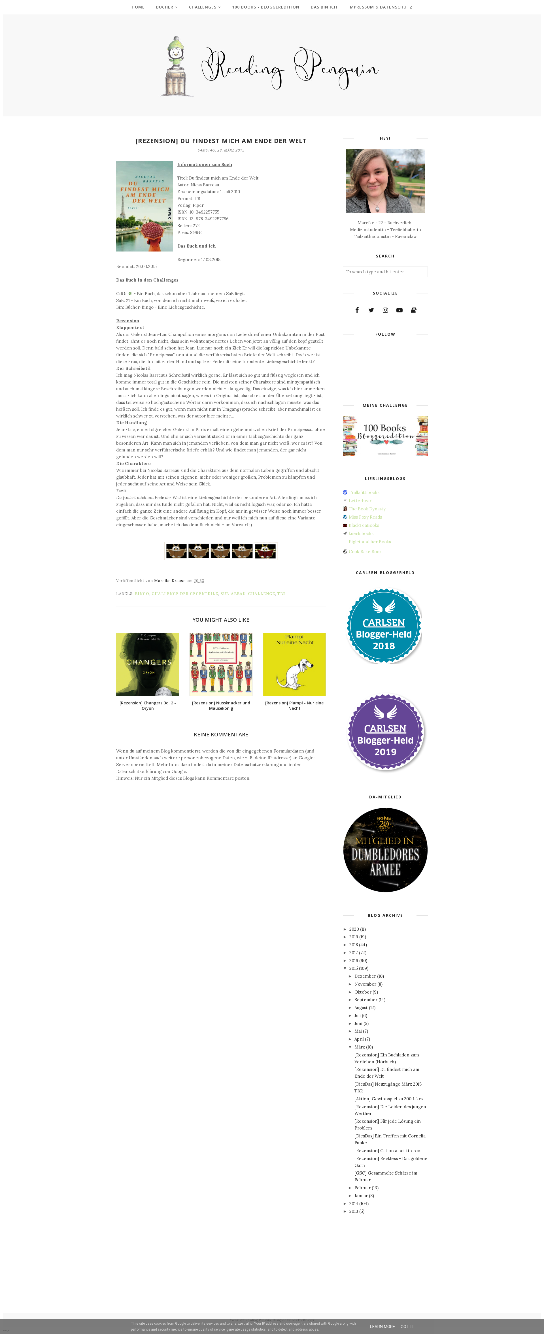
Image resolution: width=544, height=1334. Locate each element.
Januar (361, 1195)
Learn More (382, 1326)
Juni (358, 1023)
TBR (281, 593)
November (365, 984)
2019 (353, 936)
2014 (353, 1203)
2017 (353, 952)
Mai (358, 1031)
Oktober (362, 992)
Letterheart (361, 500)
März (359, 1047)
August (361, 1007)
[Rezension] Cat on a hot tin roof (388, 1150)
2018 (353, 944)
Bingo (142, 593)
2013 (353, 1211)
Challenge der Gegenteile (185, 593)
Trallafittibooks (364, 492)
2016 (353, 960)
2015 (353, 968)
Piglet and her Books (370, 541)
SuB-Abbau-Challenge (247, 593)
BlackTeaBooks (364, 525)
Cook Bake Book (365, 551)
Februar (362, 1187)
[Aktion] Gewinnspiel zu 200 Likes (388, 1098)
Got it (407, 1326)
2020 (354, 929)
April (359, 1039)
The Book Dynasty (367, 509)
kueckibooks (361, 533)
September (365, 999)
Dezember (365, 976)
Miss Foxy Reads (365, 517)
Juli (357, 1015)
